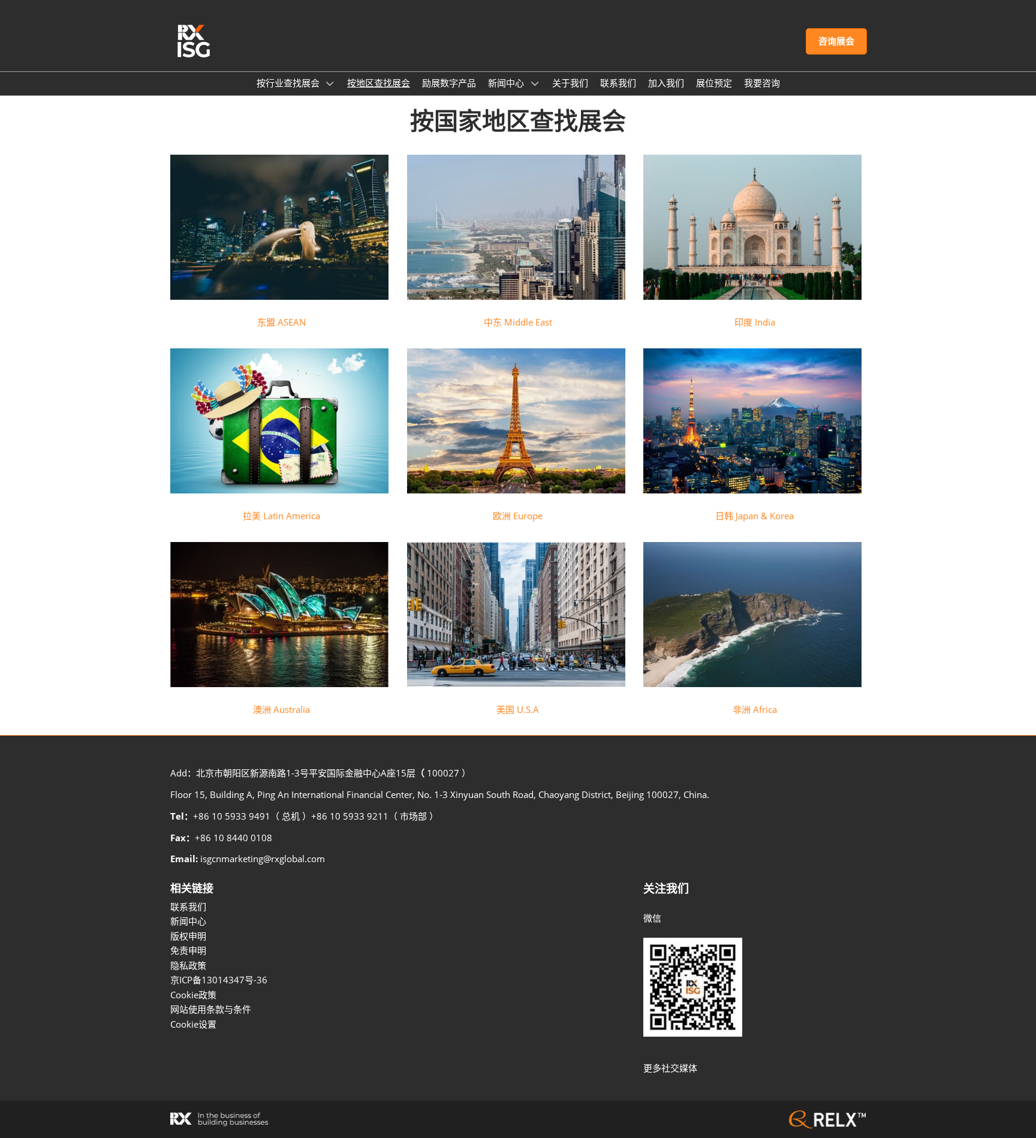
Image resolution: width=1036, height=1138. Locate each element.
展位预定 (714, 83)
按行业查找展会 (289, 83)
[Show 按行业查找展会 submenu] (330, 83)
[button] (836, 41)
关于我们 (570, 83)
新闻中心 (507, 83)
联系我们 (618, 83)
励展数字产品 (449, 83)
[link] (281, 322)
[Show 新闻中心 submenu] (534, 83)
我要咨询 (762, 83)
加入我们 (666, 83)
